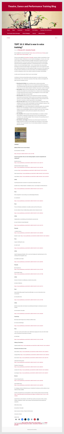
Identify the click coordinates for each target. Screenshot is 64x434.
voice (15, 423)
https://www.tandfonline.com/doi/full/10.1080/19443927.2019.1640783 (28, 385)
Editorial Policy (41, 33)
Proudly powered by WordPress (32, 429)
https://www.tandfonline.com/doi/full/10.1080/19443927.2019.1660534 (28, 362)
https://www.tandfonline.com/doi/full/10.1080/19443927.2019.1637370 (28, 225)
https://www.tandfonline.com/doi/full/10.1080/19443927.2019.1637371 (28, 188)
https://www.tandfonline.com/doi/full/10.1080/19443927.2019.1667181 (32, 170)
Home (8, 30)
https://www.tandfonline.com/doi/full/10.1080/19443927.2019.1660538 (35, 345)
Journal (34, 33)
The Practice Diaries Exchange (13, 33)
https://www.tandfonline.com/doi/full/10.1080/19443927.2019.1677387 (28, 269)
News (13, 30)
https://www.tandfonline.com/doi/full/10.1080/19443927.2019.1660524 (28, 213)
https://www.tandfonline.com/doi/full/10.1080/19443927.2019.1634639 (28, 325)
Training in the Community (46, 30)
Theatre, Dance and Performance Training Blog (32, 6)
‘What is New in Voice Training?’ (22, 54)
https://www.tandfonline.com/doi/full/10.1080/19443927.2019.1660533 (34, 354)
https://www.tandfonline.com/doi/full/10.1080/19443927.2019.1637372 (28, 286)
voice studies (29, 423)
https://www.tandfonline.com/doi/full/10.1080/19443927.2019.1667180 (28, 167)
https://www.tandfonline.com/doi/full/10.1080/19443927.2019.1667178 (34, 357)
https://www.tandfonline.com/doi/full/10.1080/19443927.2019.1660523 (28, 200)
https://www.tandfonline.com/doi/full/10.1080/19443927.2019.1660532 (34, 351)
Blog (23, 422)
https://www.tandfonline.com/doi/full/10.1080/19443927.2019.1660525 (28, 248)
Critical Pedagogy (26, 33)
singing (45, 422)
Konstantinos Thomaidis (30, 50)
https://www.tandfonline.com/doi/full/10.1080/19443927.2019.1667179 (28, 162)
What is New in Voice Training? (35, 422)
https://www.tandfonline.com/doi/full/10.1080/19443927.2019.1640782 (28, 380)
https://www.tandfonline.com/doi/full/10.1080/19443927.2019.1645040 (28, 313)
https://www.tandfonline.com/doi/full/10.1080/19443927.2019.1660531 (35, 235)
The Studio (27, 30)
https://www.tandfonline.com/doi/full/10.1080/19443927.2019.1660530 (28, 232)
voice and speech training (22, 423)
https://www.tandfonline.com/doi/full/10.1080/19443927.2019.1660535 (28, 366)
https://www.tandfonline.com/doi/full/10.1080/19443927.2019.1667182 (34, 173)
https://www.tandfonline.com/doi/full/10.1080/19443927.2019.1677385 (28, 299)
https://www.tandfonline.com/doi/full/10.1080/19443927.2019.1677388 (28, 339)
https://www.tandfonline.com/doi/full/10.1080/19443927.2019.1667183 (34, 176)
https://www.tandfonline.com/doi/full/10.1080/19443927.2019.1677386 (28, 274)
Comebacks (20, 30)
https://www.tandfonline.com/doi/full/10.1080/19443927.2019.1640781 (28, 261)
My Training (35, 30)
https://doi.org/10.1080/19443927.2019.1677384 (24, 153)
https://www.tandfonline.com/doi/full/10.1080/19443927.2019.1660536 (34, 369)
